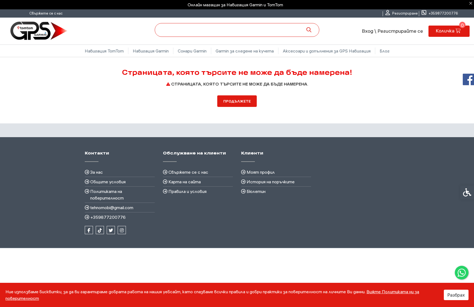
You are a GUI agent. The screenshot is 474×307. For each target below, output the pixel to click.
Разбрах (456, 295)
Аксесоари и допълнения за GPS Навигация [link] (327, 51)
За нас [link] (96, 172)
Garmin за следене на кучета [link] (245, 51)
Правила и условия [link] (187, 191)
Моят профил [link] (261, 172)
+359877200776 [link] (108, 217)
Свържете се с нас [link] (46, 13)
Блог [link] (385, 51)
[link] (462, 273)
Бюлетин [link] (256, 191)
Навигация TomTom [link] (104, 51)
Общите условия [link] (108, 181)
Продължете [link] (237, 101)
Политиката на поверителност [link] (107, 195)
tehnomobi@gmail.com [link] (111, 207)
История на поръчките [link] (271, 181)
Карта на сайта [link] (184, 181)
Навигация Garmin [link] (151, 51)
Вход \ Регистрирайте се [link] (392, 31)
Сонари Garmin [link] (192, 51)
